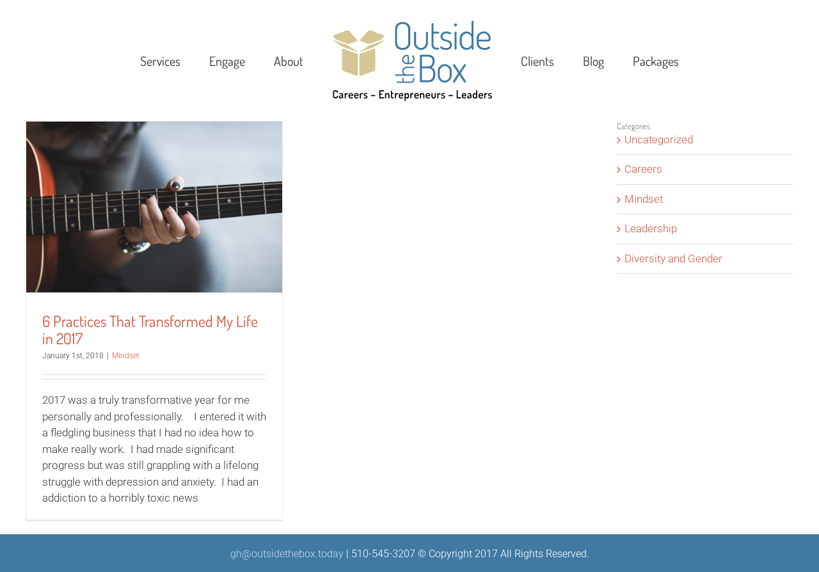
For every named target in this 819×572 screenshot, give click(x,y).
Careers (643, 169)
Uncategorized (658, 139)
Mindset (125, 355)
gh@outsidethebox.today (287, 554)
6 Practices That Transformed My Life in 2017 (150, 329)
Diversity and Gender (673, 258)
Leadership (650, 228)
